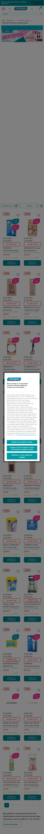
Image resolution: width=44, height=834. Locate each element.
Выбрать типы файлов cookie (22, 456)
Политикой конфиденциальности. (26, 435)
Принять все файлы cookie (22, 442)
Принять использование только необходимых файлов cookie (22, 448)
